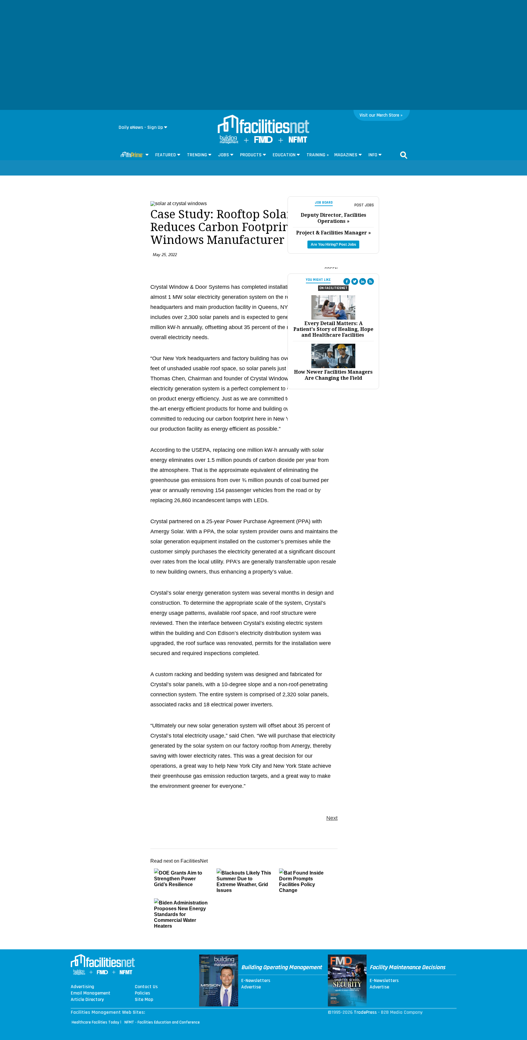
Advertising (82, 986)
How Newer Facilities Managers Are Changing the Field (333, 375)
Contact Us (146, 986)
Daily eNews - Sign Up (141, 127)
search (404, 155)
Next (332, 818)
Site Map (144, 999)
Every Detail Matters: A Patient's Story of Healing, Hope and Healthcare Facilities (333, 329)
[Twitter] (354, 281)
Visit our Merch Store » (381, 115)
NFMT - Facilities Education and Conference (162, 1022)
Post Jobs (364, 205)
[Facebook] (346, 281)
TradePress (365, 1012)
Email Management (90, 993)
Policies (142, 993)
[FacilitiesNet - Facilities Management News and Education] (263, 124)
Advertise (251, 987)
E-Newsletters (255, 980)
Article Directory (87, 999)
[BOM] (229, 142)
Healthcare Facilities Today (95, 1022)
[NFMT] (298, 141)
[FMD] (263, 141)
